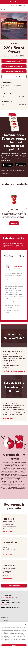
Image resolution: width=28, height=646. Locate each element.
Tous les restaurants (5, 5)
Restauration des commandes (13, 71)
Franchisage (4, 617)
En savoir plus (5, 604)
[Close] (25, 624)
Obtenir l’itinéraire (13, 77)
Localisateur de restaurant (8, 610)
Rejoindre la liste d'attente (13, 371)
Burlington (15, 5)
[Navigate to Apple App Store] (7, 165)
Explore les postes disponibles (9, 597)
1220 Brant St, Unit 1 (9, 525)
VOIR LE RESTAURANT (7, 531)
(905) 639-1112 (7, 575)
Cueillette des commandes (13, 61)
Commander (14, 223)
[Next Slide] (26, 208)
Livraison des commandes (13, 66)
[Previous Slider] (2, 208)
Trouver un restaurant (14, 585)
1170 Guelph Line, (9, 548)
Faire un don (8, 418)
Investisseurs (4, 620)
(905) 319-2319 (7, 552)
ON (11, 5)
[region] (14, 634)
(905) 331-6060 (7, 528)
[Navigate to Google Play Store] (20, 165)
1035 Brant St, (9, 571)
